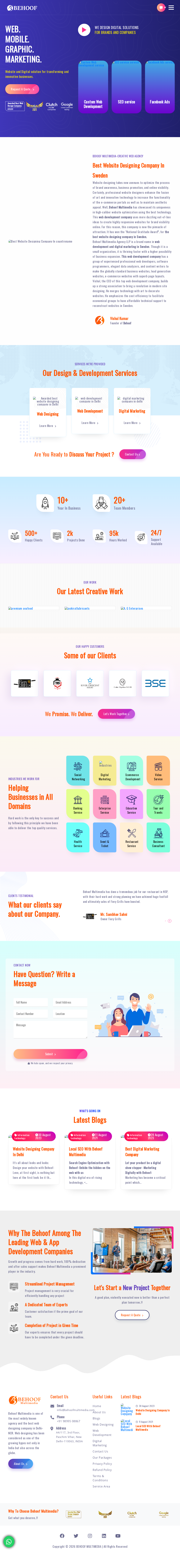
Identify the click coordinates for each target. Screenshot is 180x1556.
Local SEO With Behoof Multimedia (148, 1427)
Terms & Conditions (100, 1478)
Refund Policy (102, 1470)
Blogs (96, 1418)
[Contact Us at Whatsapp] (9, 1542)
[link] (62, 1536)
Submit (49, 1054)
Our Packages (102, 1457)
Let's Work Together (115, 714)
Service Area (101, 1486)
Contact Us (131, 454)
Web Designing (103, 1424)
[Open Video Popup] (84, 30)
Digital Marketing (100, 1443)
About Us (19, 1464)
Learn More (46, 426)
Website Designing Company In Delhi (153, 1412)
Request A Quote (21, 89)
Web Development (102, 1433)
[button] (171, 7)
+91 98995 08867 (68, 1421)
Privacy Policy (102, 1464)
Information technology (22, 1136)
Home (97, 1406)
